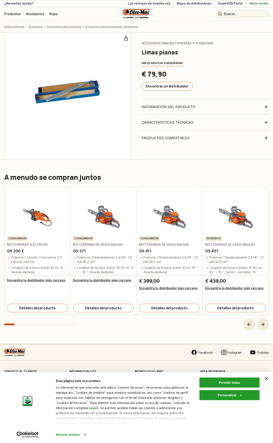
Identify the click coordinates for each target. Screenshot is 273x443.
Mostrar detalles (68, 434)
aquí (93, 408)
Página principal (14, 26)
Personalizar (227, 395)
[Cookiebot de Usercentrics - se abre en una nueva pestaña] (27, 434)
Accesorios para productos (64, 26)
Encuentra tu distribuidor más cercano (36, 280)
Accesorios (35, 26)
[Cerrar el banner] (266, 378)
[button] (249, 324)
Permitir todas (229, 382)
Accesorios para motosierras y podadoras (111, 26)
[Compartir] (125, 38)
